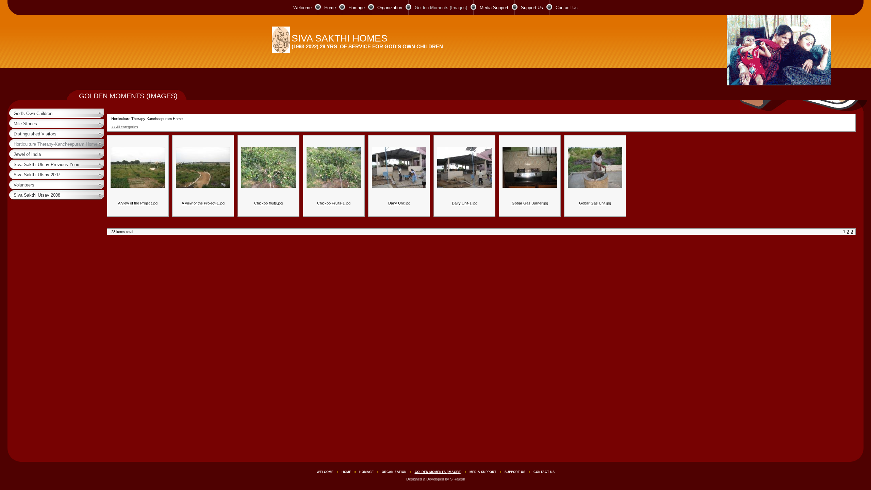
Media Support (494, 7)
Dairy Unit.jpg (399, 203)
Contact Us (567, 7)
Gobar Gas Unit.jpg (595, 203)
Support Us (532, 7)
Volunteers (24, 184)
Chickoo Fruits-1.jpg (333, 203)
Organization (389, 7)
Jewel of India (27, 154)
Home (330, 7)
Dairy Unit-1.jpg (464, 203)
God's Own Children (33, 113)
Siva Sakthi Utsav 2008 (37, 195)
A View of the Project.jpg (138, 203)
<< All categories (124, 127)
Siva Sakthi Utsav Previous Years (47, 164)
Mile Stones (25, 123)
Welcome (302, 7)
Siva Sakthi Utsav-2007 (37, 174)
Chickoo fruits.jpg (268, 203)
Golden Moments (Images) (441, 7)
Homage (356, 7)
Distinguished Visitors (35, 133)
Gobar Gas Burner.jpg (530, 203)
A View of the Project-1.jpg (203, 203)
